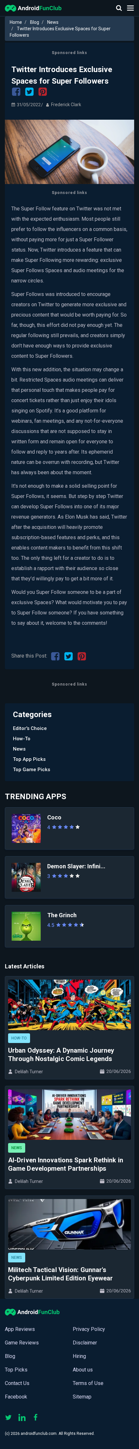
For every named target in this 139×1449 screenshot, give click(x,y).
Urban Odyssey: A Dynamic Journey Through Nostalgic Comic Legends (61, 1055)
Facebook (16, 1397)
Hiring (79, 1356)
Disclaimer (85, 1343)
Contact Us (17, 1383)
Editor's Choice (30, 728)
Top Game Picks (31, 769)
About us (83, 1370)
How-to (21, 739)
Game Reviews (22, 1343)
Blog (34, 22)
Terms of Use (88, 1383)
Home (16, 22)
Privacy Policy (89, 1329)
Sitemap (82, 1397)
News (53, 22)
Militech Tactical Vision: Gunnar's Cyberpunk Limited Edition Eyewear (60, 1274)
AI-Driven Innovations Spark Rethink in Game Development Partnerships (65, 1164)
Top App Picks (29, 759)
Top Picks (16, 1370)
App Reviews (20, 1329)
